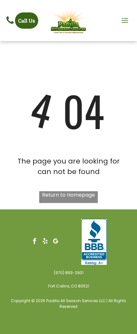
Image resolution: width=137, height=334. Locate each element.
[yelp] (45, 241)
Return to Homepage (68, 195)
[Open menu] (124, 20)
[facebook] (34, 241)
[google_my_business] (55, 241)
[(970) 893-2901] (10, 23)
